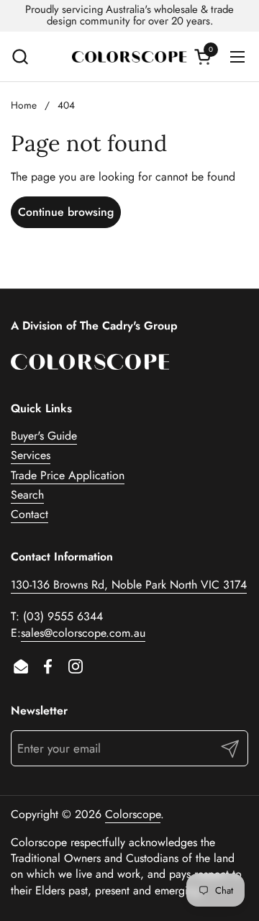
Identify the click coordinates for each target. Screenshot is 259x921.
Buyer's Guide (44, 435)
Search (27, 494)
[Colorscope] (129, 56)
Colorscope (132, 814)
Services (30, 455)
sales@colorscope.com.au (83, 633)
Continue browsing (66, 212)
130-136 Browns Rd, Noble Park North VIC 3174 (129, 584)
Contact (29, 514)
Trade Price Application (67, 475)
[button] (20, 56)
